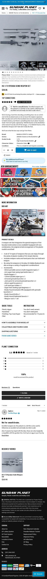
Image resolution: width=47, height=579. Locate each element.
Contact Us (5, 544)
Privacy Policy (28, 544)
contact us (20, 521)
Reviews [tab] (6, 388)
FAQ (3, 542)
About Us (5, 529)
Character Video (22, 143)
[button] (44, 8)
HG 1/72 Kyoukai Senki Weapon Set (12, 476)
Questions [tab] (16, 388)
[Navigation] (3, 8)
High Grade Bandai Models (25, 141)
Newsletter (5, 537)
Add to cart (32, 150)
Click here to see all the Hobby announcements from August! (23, 2)
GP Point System (7, 534)
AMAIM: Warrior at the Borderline (19, 13)
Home (3, 13)
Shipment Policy (29, 537)
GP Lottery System (8, 531)
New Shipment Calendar (31, 529)
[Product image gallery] (23, 38)
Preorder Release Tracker (32, 531)
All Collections (28, 539)
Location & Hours (7, 539)
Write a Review (25, 398)
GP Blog (26, 542)
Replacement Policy (30, 534)
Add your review (24, 102)
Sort (29, 405)
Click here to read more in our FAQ (17, 161)
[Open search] (7, 8)
